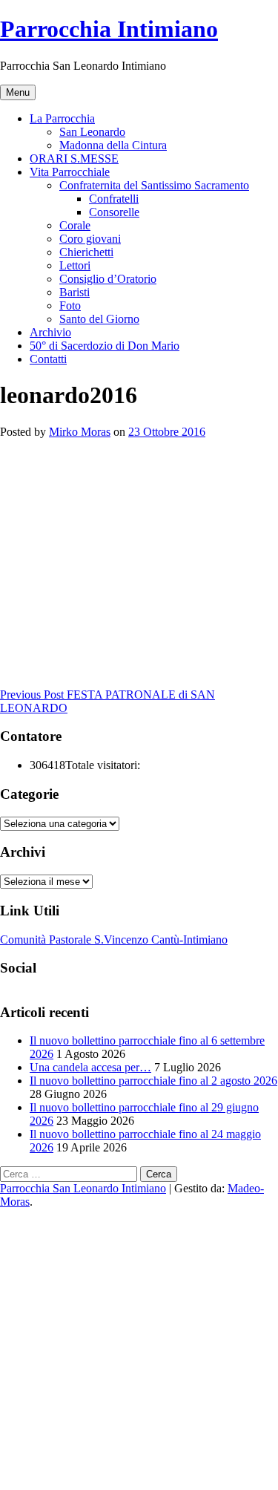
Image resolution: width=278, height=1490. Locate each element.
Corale (74, 225)
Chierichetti (86, 252)
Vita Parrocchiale (70, 172)
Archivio (50, 332)
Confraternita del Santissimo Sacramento (154, 185)
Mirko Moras (79, 431)
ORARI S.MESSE (74, 158)
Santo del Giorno (99, 319)
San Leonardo (92, 131)
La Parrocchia (62, 118)
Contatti (48, 359)
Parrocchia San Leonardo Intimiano (83, 1188)
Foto (70, 305)
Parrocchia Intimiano (109, 29)
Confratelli (114, 198)
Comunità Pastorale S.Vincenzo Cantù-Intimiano (114, 939)
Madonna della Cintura (113, 145)
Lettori (74, 265)
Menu (18, 92)
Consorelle (114, 212)
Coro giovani (90, 238)
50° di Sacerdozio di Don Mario (104, 345)
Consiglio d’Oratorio (107, 278)
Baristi (74, 292)
